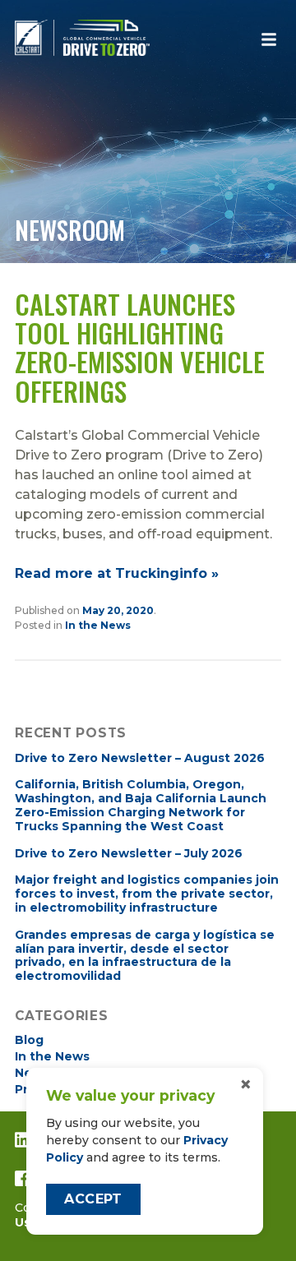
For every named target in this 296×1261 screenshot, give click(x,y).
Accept (93, 1199)
